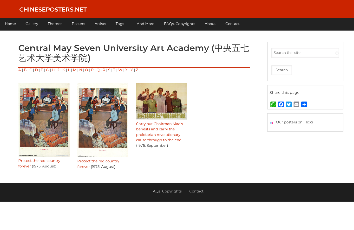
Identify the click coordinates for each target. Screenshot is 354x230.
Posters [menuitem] (78, 24)
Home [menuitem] (10, 24)
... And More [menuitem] (144, 24)
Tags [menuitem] (120, 24)
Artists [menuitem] (100, 24)
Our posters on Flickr (294, 122)
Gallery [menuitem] (32, 24)
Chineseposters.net (53, 10)
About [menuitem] (210, 24)
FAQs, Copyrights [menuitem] (179, 24)
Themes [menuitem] (55, 24)
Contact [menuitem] (232, 24)
